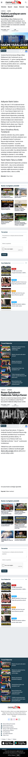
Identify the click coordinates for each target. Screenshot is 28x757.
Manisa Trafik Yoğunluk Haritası (10, 728)
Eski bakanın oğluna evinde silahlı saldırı (18, 305)
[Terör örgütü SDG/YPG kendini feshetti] (7, 520)
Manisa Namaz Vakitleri (8, 727)
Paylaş (4, 50)
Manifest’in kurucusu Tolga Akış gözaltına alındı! (19, 283)
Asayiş (16, 7)
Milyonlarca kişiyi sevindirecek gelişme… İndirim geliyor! (20, 512)
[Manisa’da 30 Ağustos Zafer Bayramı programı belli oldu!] (7, 506)
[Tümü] (26, 263)
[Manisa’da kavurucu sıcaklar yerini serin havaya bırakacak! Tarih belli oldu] (21, 520)
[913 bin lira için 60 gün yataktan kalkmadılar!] (21, 534)
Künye (9, 739)
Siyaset (10, 7)
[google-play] (20, 743)
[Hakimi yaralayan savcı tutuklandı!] (14, 40)
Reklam (14, 739)
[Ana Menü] (1, 2)
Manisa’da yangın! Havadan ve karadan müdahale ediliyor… (20, 209)
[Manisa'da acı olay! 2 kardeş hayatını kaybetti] (7, 216)
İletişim (4, 739)
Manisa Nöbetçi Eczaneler (9, 723)
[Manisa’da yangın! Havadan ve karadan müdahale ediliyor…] (21, 203)
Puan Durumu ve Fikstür (8, 730)
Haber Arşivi (6, 735)
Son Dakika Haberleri (8, 733)
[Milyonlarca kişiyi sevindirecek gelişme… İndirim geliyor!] (21, 506)
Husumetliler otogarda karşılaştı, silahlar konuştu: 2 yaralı (19, 272)
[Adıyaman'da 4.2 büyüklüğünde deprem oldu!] (7, 534)
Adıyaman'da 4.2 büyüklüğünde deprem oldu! (7, 540)
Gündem (3, 7)
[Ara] (25, 3)
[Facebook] (9, 719)
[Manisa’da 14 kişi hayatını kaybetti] (7, 203)
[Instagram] (14, 719)
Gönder (4, 254)
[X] (11, 719)
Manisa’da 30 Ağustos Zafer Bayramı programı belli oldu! (6, 512)
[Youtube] (16, 719)
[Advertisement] (14, 84)
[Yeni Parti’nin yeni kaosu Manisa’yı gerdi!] (7, 191)
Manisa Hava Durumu (8, 725)
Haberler (3, 11)
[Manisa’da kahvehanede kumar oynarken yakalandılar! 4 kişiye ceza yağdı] (21, 216)
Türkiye (14, 268)
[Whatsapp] (19, 719)
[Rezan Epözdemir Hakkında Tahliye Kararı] (14, 416)
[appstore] (7, 743)
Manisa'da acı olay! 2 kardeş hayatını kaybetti (6, 222)
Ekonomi (21, 7)
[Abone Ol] (26, 51)
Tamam (18, 755)
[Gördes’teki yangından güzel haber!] (21, 191)
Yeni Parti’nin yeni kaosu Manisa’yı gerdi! (18, 294)
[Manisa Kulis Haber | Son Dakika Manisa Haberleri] (13, 2)
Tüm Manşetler (6, 731)
